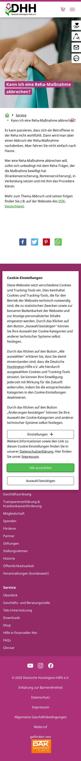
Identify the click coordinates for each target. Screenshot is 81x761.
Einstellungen (37, 434)
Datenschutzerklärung (36, 451)
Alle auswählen (40, 468)
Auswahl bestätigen (40, 481)
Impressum (30, 456)
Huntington (15, 367)
